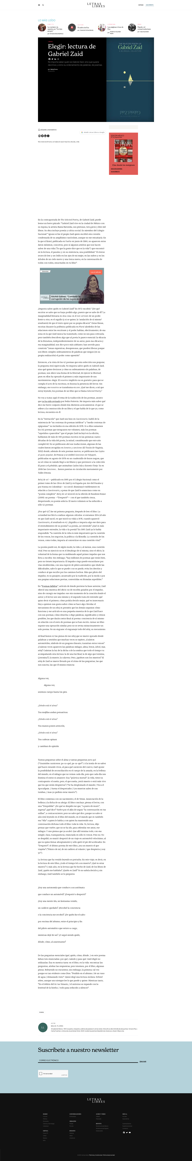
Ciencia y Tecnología (48, 1123)
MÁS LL (124, 1114)
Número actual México (102, 1126)
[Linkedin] (55, 59)
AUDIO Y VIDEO (101, 1114)
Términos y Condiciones (95, 1155)
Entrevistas (73, 1116)
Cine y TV (51, 24)
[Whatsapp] (58, 59)
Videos (98, 1116)
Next (135, 153)
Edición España (116, 169)
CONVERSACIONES (75, 1114)
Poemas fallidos (49, 586)
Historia (72, 1133)
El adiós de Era (83, 28)
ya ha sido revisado (51, 401)
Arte (44, 1140)
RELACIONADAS (65, 1038)
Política (45, 1119)
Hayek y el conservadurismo (144, 28)
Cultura (81, 25)
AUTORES (123, 1038)
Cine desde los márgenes (123, 165)
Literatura (111, 24)
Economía (45, 1121)
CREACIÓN (73, 1121)
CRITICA (45, 1131)
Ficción (72, 1126)
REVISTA (99, 1123)
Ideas (139, 24)
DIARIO (45, 1114)
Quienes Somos (126, 1123)
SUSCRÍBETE (150, 5)
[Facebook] (49, 59)
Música (45, 1138)
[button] (39, 4)
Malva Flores (57, 1026)
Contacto (125, 1128)
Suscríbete (115, 171)
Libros (50, 41)
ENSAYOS (72, 1131)
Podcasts (98, 1119)
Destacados (99, 1131)
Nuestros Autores (127, 1126)
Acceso (124, 1116)
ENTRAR (140, 5)
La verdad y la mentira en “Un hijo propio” (55, 29)
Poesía (41, 1012)
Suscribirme (125, 1119)
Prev (111, 153)
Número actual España (102, 1128)
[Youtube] (129, 1132)
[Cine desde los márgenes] (123, 151)
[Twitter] (52, 59)
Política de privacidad (109, 1155)
